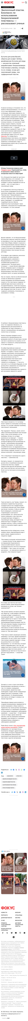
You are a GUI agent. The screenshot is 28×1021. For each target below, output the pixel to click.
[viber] (20, 933)
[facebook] (3, 933)
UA (23, 2)
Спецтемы (18, 915)
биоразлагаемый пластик (10, 778)
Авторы (17, 917)
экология (10, 776)
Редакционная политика (6, 929)
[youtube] (16, 933)
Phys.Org (4, 136)
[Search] (26, 2)
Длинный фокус (6, 917)
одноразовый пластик (9, 781)
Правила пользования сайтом (5, 924)
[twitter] (7, 933)
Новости (4, 912)
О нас (3, 920)
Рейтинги (4, 915)
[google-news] (24, 933)
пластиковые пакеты (8, 787)
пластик (19, 776)
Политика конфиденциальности (10, 1013)
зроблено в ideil (6, 1018)
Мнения (17, 912)
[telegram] (11, 933)
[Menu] (2, 2)
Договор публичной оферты (19, 924)
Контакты (4, 1015)
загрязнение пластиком (9, 784)
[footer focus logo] (8, 907)
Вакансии (18, 920)
